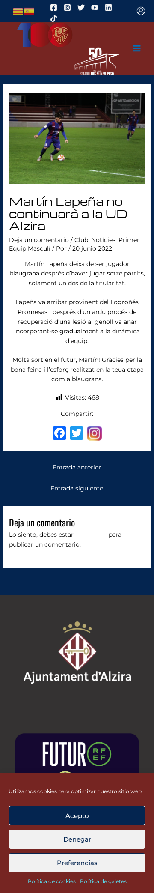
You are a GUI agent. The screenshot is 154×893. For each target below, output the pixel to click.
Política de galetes (103, 881)
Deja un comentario (39, 239)
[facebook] (55, 7)
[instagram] (69, 7)
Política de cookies (52, 881)
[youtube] (96, 7)
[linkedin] (110, 7)
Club (81, 239)
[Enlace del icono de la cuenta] (140, 10)
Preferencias (77, 863)
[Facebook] (59, 434)
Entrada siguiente (76, 488)
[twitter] (82, 7)
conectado (91, 534)
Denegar (77, 839)
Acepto (77, 816)
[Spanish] (29, 10)
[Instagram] (94, 434)
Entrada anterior (77, 467)
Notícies (103, 239)
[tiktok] (55, 18)
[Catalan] (18, 10)
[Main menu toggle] (137, 48)
